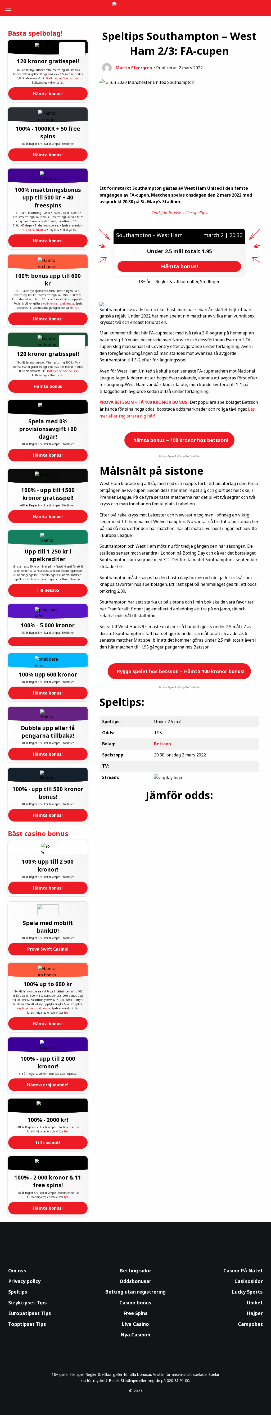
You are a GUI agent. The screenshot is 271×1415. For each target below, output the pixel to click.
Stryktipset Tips (27, 1302)
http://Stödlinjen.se (33, 230)
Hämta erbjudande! (48, 1085)
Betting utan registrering (135, 1292)
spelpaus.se (67, 303)
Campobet (250, 1324)
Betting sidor (135, 1270)
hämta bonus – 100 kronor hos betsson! (180, 440)
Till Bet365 (48, 590)
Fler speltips (196, 213)
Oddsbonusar (135, 1281)
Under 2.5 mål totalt (174, 251)
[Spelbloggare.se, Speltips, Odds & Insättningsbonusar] (135, 8)
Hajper (255, 1313)
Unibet (255, 1302)
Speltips (17, 1292)
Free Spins (135, 1313)
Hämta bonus (48, 386)
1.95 (207, 251)
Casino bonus (135, 1302)
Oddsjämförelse (166, 213)
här (76, 308)
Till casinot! (47, 1142)
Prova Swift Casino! (48, 949)
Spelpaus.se (70, 78)
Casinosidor (248, 1281)
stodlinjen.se (49, 303)
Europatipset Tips (29, 1313)
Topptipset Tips (27, 1324)
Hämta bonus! (48, 94)
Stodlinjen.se (54, 78)
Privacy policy (24, 1281)
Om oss (17, 1270)
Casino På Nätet (243, 1270)
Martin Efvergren (134, 68)
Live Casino (135, 1324)
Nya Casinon (135, 1334)
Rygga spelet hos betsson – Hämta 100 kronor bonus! (180, 671)
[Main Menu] (10, 8)
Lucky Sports (247, 1292)
